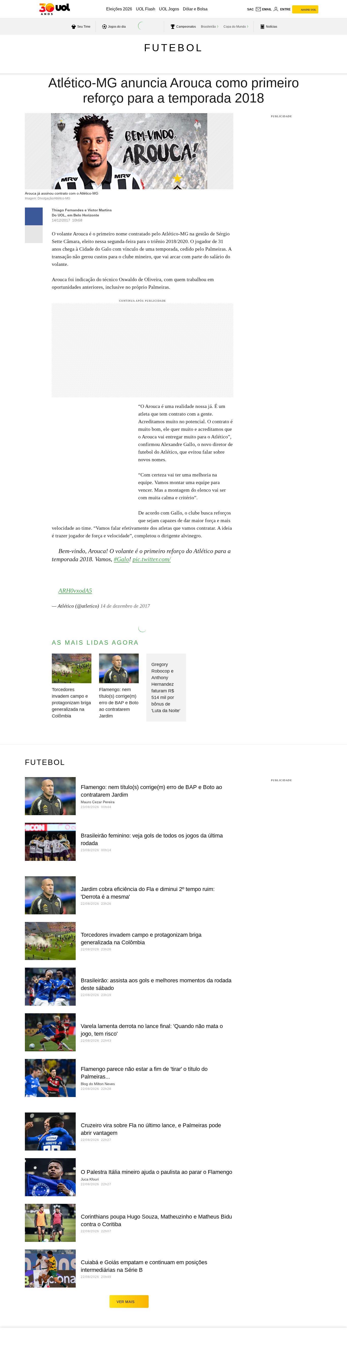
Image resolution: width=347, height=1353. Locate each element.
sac (250, 9)
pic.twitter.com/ (152, 559)
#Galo (121, 559)
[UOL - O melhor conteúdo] (54, 9)
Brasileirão (208, 26)
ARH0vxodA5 (75, 590)
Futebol (173, 47)
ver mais (126, 1302)
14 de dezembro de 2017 (125, 606)
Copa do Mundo (235, 26)
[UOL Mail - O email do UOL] (263, 9)
